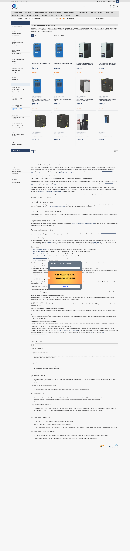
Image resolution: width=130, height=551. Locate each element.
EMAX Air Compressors (16, 159)
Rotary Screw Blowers (16, 70)
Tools (13, 142)
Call (92, 332)
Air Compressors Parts (82, 12)
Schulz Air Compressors (16, 161)
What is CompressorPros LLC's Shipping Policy (41, 404)
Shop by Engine (14, 37)
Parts (13, 165)
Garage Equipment (15, 137)
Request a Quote (59, 15)
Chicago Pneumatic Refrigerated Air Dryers (18, 118)
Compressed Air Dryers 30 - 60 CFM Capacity (17, 99)
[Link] (14, 6)
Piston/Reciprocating (17, 12)
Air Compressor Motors (16, 53)
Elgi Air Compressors (16, 169)
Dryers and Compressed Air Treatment (17, 56)
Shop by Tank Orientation (16, 33)
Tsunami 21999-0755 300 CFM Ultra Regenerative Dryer (51, 191)
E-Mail (102, 332)
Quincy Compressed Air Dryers (17, 125)
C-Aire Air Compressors (16, 154)
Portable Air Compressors (40, 12)
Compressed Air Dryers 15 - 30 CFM (17, 96)
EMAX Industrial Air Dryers (17, 123)
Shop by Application (15, 45)
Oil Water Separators (16, 87)
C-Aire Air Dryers (15, 115)
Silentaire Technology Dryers (17, 129)
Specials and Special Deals (17, 81)
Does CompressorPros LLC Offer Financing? (40, 417)
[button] (34, 359)
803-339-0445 (102, 1)
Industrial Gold (14, 156)
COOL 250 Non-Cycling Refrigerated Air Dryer (55, 206)
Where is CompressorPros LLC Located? (39, 352)
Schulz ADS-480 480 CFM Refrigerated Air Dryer (83, 223)
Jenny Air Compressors (16, 167)
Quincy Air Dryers (37, 260)
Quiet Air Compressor (69, 12)
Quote (66, 332)
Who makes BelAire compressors (38, 375)
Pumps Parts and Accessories (17, 140)
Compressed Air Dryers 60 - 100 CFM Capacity (18, 102)
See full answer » (37, 371)
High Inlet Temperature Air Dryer (18, 89)
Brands (13, 132)
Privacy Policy (109, 12)
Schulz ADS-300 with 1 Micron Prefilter (44, 216)
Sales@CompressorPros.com (38, 334)
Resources (36, 15)
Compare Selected (113, 155)
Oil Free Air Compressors (55, 12)
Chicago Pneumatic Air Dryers (40, 258)
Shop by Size (14, 48)
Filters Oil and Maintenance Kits (18, 59)
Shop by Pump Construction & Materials (17, 43)
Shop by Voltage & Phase (16, 40)
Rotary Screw (28, 12)
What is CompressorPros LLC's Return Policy (40, 361)
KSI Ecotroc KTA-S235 (51, 184)
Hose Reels (14, 61)
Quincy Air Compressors (16, 163)
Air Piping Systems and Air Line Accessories (18, 135)
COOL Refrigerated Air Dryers (17, 120)
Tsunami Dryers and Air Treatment (16, 112)
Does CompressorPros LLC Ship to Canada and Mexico (43, 431)
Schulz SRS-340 (96, 242)
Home (32, 21)
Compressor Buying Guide (17, 144)
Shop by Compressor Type (17, 26)
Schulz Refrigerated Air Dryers (17, 127)
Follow (32, 353)
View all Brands (15, 173)
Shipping (100, 12)
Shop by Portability (15, 28)
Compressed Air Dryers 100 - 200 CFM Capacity (17, 106)
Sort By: (55, 35)
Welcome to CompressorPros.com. (19, 1)
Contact (51, 15)
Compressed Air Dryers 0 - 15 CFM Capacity (17, 92)
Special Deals (15, 15)
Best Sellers (14, 66)
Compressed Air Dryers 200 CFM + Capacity (17, 109)
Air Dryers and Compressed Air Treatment (17, 84)
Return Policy (76, 15)
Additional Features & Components (16, 51)
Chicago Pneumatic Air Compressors (19, 157)
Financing (28, 15)
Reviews (68, 15)
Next (115, 151)
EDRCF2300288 (48, 242)
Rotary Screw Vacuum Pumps (17, 68)
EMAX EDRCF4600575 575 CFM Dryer (67, 172)
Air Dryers (93, 12)
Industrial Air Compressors (17, 63)
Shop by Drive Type (15, 35)
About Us (44, 15)
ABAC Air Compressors (16, 171)
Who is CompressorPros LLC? (37, 393)
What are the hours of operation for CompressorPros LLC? (43, 385)
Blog (22, 15)
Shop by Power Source (16, 31)
